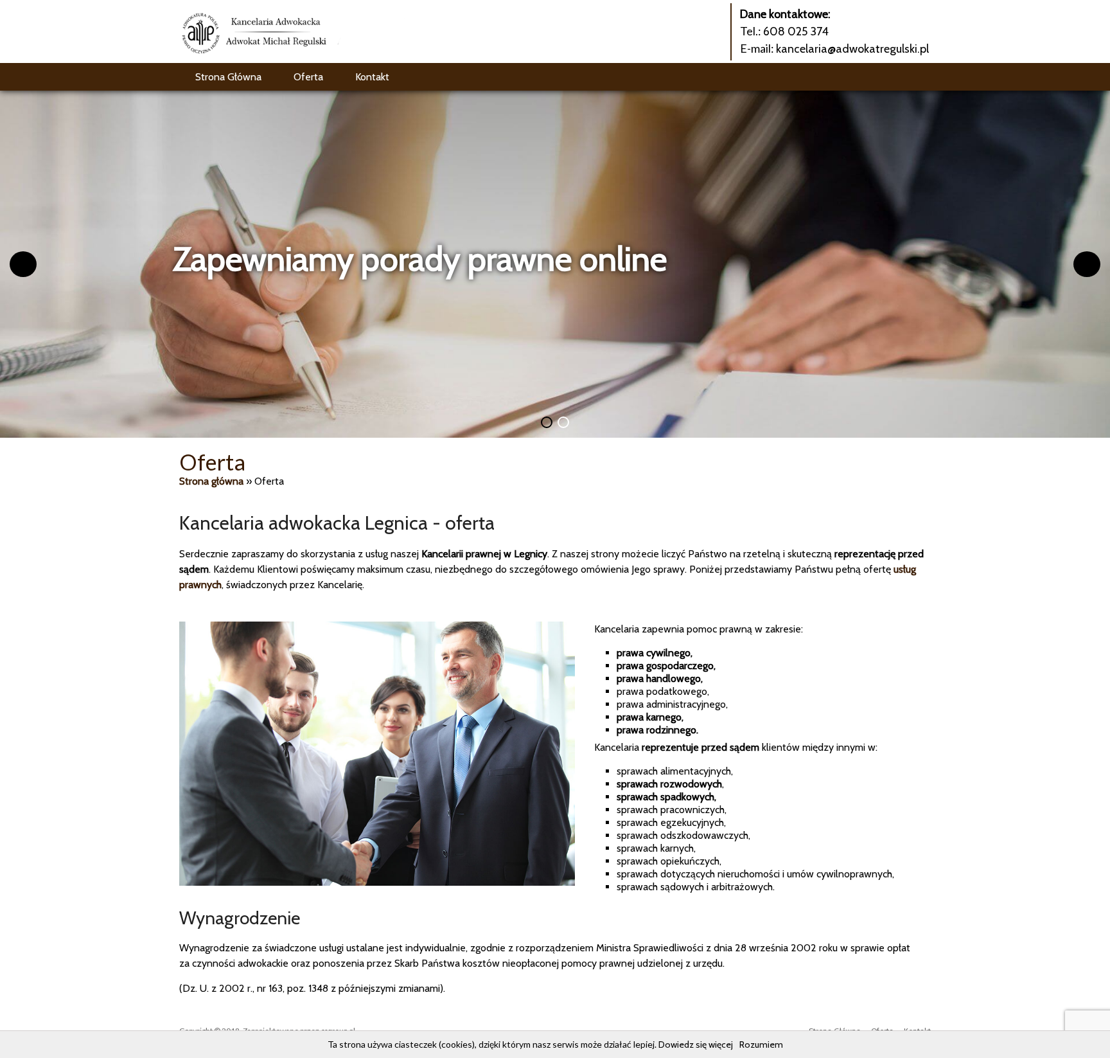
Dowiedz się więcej (695, 1044)
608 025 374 (796, 31)
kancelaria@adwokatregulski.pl (852, 49)
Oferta (308, 77)
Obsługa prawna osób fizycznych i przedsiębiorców (529, 258)
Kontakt (372, 77)
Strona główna (211, 481)
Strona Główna (228, 77)
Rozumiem (761, 1044)
